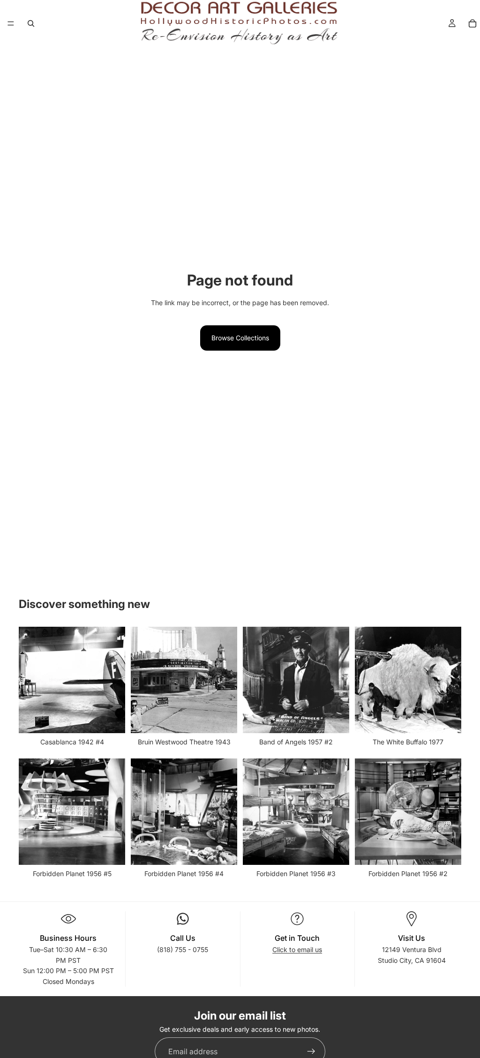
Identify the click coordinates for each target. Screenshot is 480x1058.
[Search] (31, 23)
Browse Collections (240, 338)
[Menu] (11, 23)
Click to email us (297, 949)
